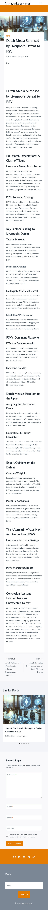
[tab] (19, 743)
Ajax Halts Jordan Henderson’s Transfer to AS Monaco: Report (34, 665)
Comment (12, 774)
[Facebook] (14, 856)
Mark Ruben (12, 57)
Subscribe (24, 894)
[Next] (41, 719)
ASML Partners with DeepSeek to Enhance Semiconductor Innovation (13, 667)
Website (10, 828)
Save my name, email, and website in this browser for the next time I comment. (23, 836)
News (8, 36)
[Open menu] (41, 2)
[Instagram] (24, 856)
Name (10, 807)
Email (10, 817)
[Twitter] (19, 856)
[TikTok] (33, 856)
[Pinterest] (28, 856)
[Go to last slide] (7, 719)
